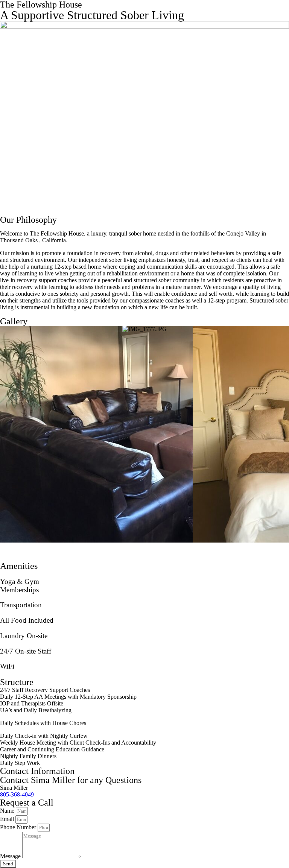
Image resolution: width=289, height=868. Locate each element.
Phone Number (19, 827)
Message (11, 856)
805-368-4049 (17, 794)
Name (8, 810)
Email (7, 819)
